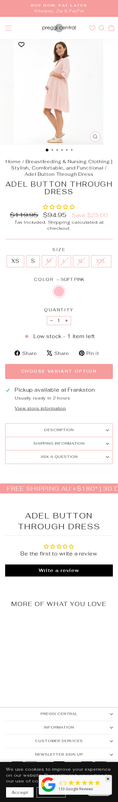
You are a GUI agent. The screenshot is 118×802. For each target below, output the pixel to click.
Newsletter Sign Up (59, 754)
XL (81, 261)
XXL (101, 261)
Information (59, 727)
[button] (59, 207)
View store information (40, 408)
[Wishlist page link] (93, 28)
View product (25, 655)
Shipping (59, 222)
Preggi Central (59, 713)
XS (15, 261)
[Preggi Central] (48, 791)
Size (59, 249)
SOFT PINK (59, 291)
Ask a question (59, 456)
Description (59, 429)
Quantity (59, 309)
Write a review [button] (59, 570)
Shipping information (59, 443)
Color (59, 279)
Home (13, 161)
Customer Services (59, 740)
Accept (19, 792)
